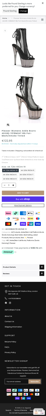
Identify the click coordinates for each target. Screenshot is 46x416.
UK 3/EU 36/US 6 (10, 175)
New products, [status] (15, 237)
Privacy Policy (10, 352)
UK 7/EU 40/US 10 (10, 170)
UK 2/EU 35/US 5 (27, 170)
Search (8, 410)
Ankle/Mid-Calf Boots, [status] (18, 240)
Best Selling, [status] (28, 235)
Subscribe (35, 381)
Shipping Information (13, 327)
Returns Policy (10, 342)
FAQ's (7, 347)
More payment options (23, 205)
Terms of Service (20, 410)
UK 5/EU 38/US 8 (10, 179)
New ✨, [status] (24, 237)
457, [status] (6, 240)
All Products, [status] (11, 232)
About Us (8, 316)
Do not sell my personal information (23, 413)
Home (4, 18)
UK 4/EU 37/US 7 (26, 175)
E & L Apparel (26, 408)
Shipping (19, 151)
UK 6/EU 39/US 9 (26, 179)
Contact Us (9, 321)
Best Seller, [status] (19, 235)
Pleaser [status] (30, 237)
